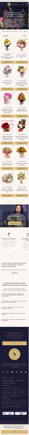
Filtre (24, 35)
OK (14, 432)
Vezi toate (14, 272)
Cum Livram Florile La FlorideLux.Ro (10, 388)
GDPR (24, 402)
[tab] (10, 255)
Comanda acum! (14, 223)
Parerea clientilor (6, 385)
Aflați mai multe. (18, 428)
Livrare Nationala (6, 398)
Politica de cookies (16, 402)
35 (23, 200)
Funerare (15, 392)
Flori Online (21, 392)
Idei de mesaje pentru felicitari (13, 406)
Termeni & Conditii (6, 402)
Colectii (4, 392)
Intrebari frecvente (20, 380)
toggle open (2, 4)
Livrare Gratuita (6, 396)
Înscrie (14, 343)
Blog (3, 406)
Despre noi (4, 377)
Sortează (5, 35)
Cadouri (9, 392)
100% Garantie (14, 396)
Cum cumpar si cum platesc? (8, 383)
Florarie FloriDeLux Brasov (8, 380)
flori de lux (13, 4)
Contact (11, 377)
